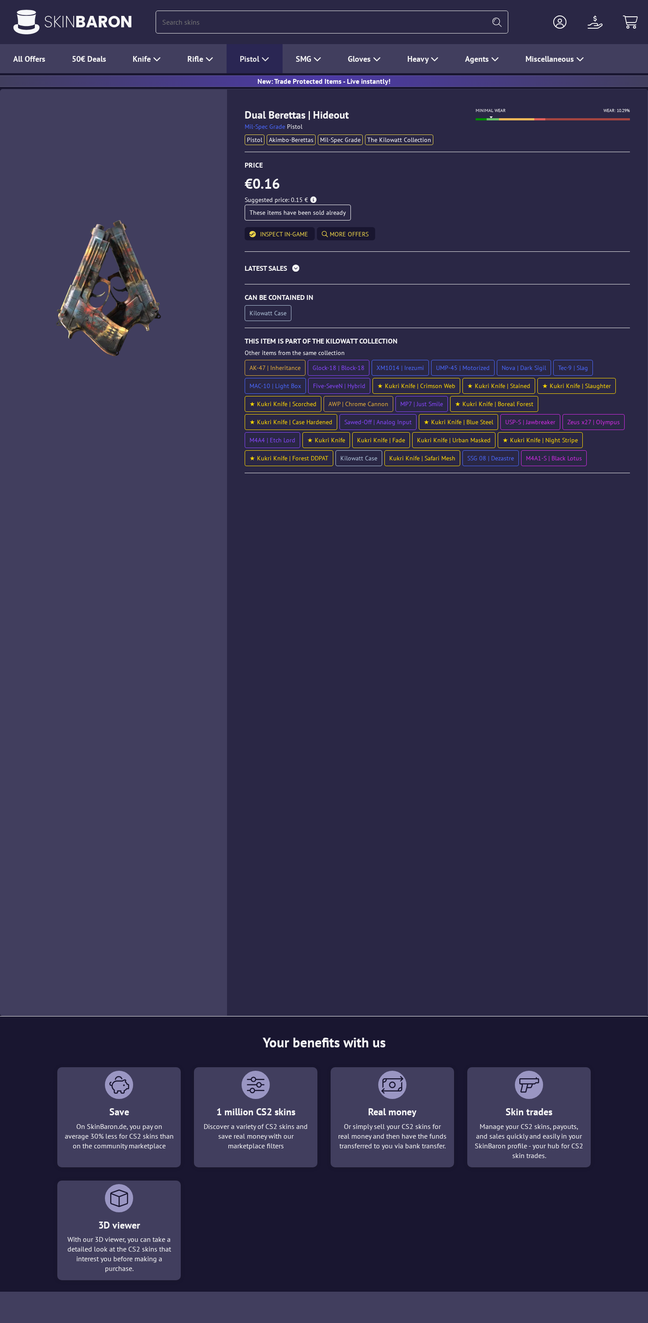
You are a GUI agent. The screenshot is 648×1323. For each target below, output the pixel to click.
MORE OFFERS (348, 234)
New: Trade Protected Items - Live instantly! (324, 81)
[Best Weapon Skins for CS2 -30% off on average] (26, 22)
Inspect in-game (284, 234)
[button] (559, 22)
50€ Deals (89, 59)
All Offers (29, 59)
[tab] (437, 270)
